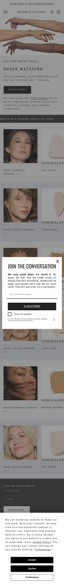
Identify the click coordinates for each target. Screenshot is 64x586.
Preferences (32, 577)
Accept (32, 560)
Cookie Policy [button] (42, 542)
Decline (32, 568)
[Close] (57, 261)
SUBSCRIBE (32, 306)
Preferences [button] (43, 549)
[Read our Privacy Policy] (54, 320)
